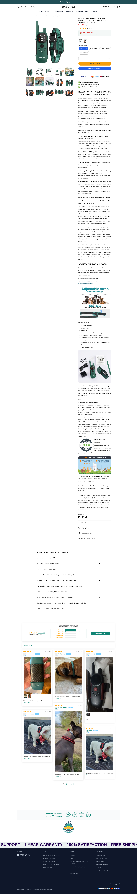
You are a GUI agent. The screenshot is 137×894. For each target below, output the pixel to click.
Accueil (18, 15)
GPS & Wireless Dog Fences (51, 855)
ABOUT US (69, 12)
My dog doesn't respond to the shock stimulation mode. (57, 580)
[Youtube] (21, 855)
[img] (27, 651)
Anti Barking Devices (49, 861)
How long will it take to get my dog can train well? (55, 597)
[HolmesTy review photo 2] (88, 714)
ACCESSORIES (58, 12)
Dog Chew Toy (47, 867)
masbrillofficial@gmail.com (86, 283)
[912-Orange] (85, 41)
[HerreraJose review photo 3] (29, 696)
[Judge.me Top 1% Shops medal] (88, 814)
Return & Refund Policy (103, 858)
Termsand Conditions (102, 864)
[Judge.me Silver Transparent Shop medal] (74, 814)
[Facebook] (18, 855)
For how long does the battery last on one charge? (55, 575)
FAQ (86, 12)
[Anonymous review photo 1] (37, 735)
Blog (71, 870)
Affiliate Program (74, 873)
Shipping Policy (100, 855)
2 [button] (66, 784)
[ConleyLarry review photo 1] (68, 675)
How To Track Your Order (103, 870)
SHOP (47, 12)
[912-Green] (80, 41)
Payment (98, 867)
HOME (40, 12)
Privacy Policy (100, 861)
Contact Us (73, 858)
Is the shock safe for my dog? (48, 563)
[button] (82, 28)
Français (106, 6)
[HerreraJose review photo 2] (25, 696)
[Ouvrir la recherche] (18, 6)
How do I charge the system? (47, 569)
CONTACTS (79, 12)
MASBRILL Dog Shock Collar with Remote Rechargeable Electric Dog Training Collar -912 (42, 15)
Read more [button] (26, 702)
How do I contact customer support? (50, 609)
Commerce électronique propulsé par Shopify (42, 889)
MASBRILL (69, 6)
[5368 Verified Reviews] (68, 833)
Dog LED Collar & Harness (51, 864)
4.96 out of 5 (41, 633)
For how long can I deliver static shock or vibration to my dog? (60, 586)
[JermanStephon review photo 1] (68, 741)
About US (72, 855)
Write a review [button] (100, 633)
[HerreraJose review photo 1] (37, 675)
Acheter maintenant (94, 68)
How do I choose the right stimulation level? (53, 592)
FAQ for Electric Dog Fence (78, 867)
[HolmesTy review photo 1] (99, 684)
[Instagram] (23, 855)
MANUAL (95, 12)
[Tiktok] (26, 855)
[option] (50, 43)
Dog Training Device (49, 858)
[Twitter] (29, 855)
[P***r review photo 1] (99, 752)
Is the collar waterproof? (46, 558)
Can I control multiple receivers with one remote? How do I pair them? (62, 603)
